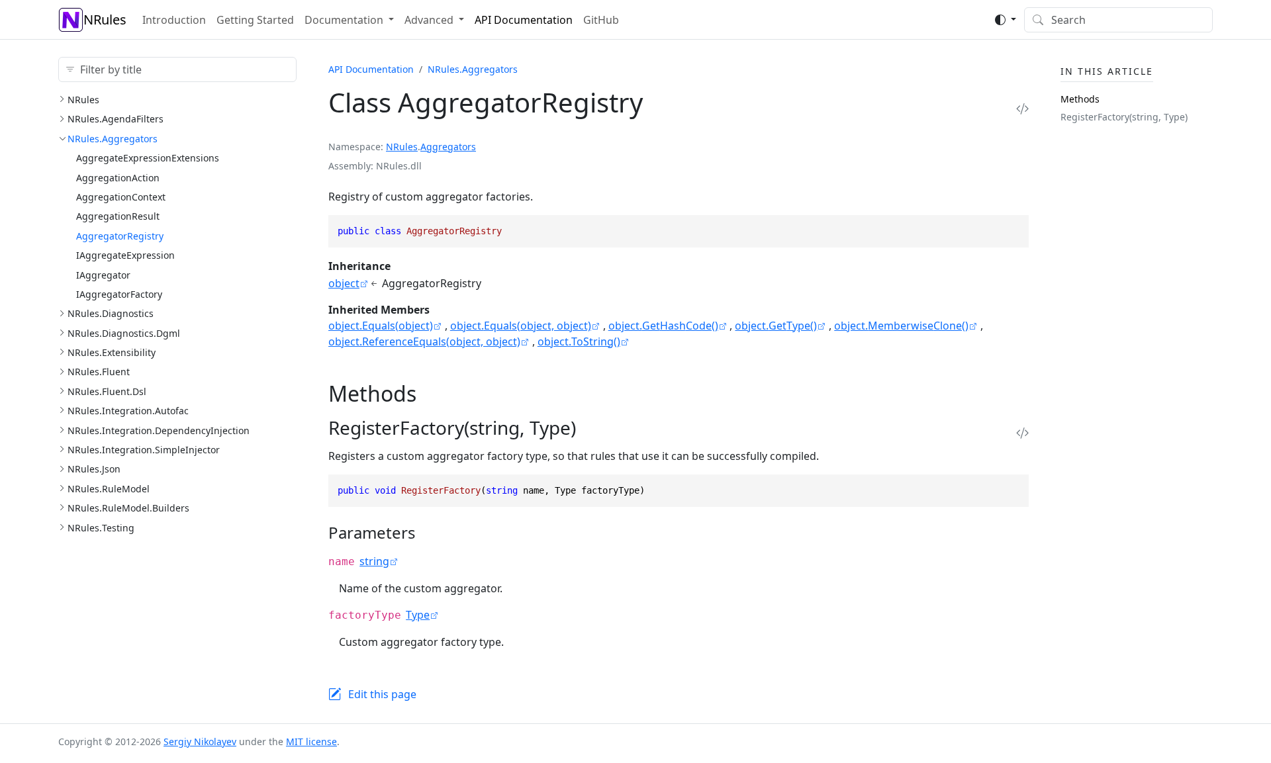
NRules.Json (94, 469)
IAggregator (103, 275)
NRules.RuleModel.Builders (128, 508)
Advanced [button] (428, 20)
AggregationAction (118, 177)
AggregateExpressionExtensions (147, 158)
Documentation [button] (344, 20)
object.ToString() (579, 341)
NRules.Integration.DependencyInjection (159, 430)
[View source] (1022, 108)
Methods (1080, 99)
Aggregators (448, 146)
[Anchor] (431, 393)
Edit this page (382, 694)
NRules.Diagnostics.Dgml (124, 333)
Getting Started (255, 20)
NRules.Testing (101, 527)
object (343, 283)
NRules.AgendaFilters (116, 118)
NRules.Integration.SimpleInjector (144, 449)
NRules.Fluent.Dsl (107, 391)
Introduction (174, 20)
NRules (104, 19)
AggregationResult (118, 216)
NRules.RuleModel (109, 488)
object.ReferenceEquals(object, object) (424, 341)
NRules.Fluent (99, 371)
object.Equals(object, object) (520, 325)
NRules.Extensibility (112, 352)
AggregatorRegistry (120, 236)
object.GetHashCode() (663, 325)
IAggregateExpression (125, 255)
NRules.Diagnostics (111, 313)
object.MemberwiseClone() (901, 325)
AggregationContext (120, 197)
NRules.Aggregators (113, 138)
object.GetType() (776, 325)
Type (418, 614)
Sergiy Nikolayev (200, 741)
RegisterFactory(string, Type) (1124, 117)
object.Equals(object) (380, 325)
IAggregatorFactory (119, 294)
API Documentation (524, 20)
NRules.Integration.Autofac (128, 410)
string (374, 561)
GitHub (601, 20)
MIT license (311, 741)
